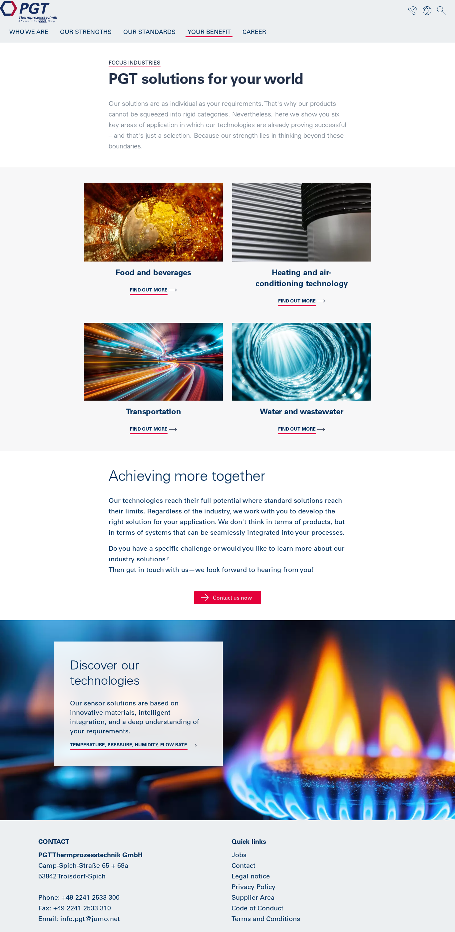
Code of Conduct (257, 908)
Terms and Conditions (265, 918)
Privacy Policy (253, 886)
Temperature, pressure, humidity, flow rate (128, 745)
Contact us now (232, 597)
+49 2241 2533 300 (91, 897)
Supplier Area (252, 897)
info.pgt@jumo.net (90, 918)
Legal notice (250, 876)
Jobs (238, 854)
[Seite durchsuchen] (441, 10)
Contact (243, 865)
